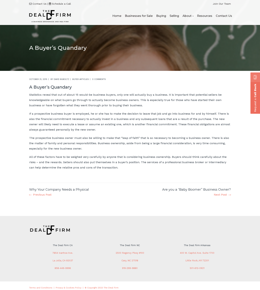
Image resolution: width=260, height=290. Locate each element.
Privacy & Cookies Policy (68, 287)
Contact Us (40, 3)
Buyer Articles (80, 79)
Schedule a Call (61, 3)
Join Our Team (222, 3)
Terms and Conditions (40, 287)
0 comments (99, 79)
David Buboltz (61, 79)
